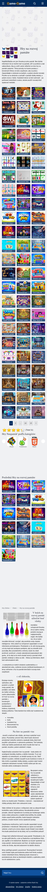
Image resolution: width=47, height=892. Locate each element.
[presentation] (4, 441)
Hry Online (20, 887)
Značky (27, 887)
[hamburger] (3, 3)
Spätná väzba (37, 887)
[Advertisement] (35, 26)
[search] (42, 873)
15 (31, 423)
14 (25, 423)
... (20, 423)
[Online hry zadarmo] (16, 3)
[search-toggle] (34, 3)
